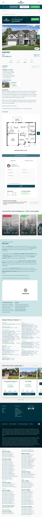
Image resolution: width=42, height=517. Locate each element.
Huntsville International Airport (8, 324)
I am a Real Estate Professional (14, 183)
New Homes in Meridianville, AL (8, 473)
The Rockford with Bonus (10, 381)
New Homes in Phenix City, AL (8, 457)
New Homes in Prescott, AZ (8, 485)
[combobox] (36, 366)
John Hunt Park (24, 338)
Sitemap (31, 424)
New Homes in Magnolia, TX (27, 500)
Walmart (4, 349)
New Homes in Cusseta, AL (7, 454)
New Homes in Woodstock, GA (8, 503)
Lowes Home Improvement (8, 350)
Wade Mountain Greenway (27, 326)
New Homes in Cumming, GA (8, 495)
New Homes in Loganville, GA (8, 501)
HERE (15, 106)
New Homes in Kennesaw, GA (8, 499)
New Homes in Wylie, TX (26, 487)
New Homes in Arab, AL (7, 460)
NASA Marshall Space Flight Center (9, 343)
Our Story (4, 408)
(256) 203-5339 (15, 166)
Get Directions (14, 6)
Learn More (34, 19)
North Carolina (6, 509)
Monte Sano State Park (26, 334)
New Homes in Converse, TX (27, 510)
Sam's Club (4, 353)
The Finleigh (28, 381)
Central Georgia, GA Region (8, 506)
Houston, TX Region (25, 489)
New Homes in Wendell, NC (27, 466)
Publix (3, 348)
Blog (3, 409)
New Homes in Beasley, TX (26, 491)
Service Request (18, 410)
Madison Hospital (5, 359)
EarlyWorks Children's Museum (8, 333)
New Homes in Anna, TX (26, 482)
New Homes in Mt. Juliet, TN (27, 476)
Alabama (4, 449)
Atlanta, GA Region (6, 490)
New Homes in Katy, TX (26, 499)
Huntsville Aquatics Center (27, 353)
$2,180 (14, 85)
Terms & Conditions (13, 424)
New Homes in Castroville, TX (27, 508)
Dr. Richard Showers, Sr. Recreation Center (28, 332)
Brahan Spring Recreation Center (28, 337)
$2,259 (35, 56)
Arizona (4, 481)
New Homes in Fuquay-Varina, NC (28, 458)
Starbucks (4, 346)
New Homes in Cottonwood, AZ (8, 484)
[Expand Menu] (23, 11)
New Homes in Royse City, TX (27, 486)
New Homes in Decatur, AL (7, 464)
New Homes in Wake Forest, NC (28, 465)
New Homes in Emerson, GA (8, 497)
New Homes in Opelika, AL (7, 455)
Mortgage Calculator (29, 160)
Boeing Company (25, 355)
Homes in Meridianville (6, 14)
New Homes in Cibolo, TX (26, 509)
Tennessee (23, 470)
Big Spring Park (24, 336)
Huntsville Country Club (26, 352)
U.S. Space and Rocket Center (8, 339)
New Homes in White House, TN (28, 477)
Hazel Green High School (20, 310)
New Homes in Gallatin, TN (27, 473)
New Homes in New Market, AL (8, 475)
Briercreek (13, 14)
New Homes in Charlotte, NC (8, 513)
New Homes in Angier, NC (26, 456)
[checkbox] (7, 183)
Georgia (4, 488)
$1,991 (10, 386)
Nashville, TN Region (25, 472)
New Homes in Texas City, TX (27, 504)
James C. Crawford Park (26, 329)
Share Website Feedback (23, 424)
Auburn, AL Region (6, 451)
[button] (35, 56)
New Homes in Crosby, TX (26, 495)
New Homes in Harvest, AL (7, 468)
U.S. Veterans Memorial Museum (9, 337)
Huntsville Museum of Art (7, 327)
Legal (8, 188)
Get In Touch (35, 6)
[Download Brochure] (7, 7)
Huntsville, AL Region (6, 459)
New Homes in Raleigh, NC (26, 464)
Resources (17, 406)
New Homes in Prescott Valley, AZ (9, 486)
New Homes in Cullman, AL (7, 463)
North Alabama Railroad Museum (9, 331)
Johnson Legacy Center (26, 328)
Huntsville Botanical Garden (8, 336)
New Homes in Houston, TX (27, 497)
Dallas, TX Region (25, 481)
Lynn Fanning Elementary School (22, 306)
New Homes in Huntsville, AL (8, 471)
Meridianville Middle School (20, 309)
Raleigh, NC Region (25, 453)
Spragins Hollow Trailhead (26, 325)
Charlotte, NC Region (6, 511)
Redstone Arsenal (6, 340)
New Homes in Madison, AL (7, 472)
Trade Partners (18, 413)
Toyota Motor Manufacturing (27, 351)
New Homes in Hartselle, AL (8, 467)
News (3, 410)
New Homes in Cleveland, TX (27, 492)
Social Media (31, 406)
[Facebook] (29, 408)
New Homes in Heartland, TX (27, 483)
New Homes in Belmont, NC (8, 512)
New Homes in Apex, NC (26, 457)
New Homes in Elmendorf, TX (27, 512)
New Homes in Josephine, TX (27, 485)
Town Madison (5, 341)
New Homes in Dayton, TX (26, 496)
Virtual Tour (35, 66)
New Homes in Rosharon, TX (27, 501)
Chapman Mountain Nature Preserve (28, 330)
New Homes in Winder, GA (7, 502)
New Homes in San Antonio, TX (27, 513)
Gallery (16, 414)
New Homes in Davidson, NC (27, 450)
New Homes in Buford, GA (7, 491)
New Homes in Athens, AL (7, 461)
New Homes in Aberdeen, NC (27, 455)
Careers (16, 408)
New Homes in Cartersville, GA (8, 494)
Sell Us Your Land (18, 416)
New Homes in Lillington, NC (27, 462)
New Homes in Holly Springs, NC (28, 460)
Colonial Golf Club (25, 324)
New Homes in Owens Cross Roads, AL (10, 476)
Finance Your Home (18, 412)
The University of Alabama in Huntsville (28, 347)
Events (3, 412)
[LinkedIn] (33, 408)
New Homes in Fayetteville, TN (8, 465)
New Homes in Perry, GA (7, 507)
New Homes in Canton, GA (7, 493)
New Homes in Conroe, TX (26, 493)
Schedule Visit (24, 6)
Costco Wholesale (6, 352)
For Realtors (17, 409)
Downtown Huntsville (6, 332)
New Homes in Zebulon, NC (27, 468)
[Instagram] (31, 408)
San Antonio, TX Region (26, 506)
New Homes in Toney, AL (7, 479)
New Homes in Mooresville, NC (27, 451)
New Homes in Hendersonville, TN (28, 474)
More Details (10, 394)
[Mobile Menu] (39, 2)
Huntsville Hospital (6, 358)
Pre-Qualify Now (34, 202)
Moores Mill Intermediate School (28, 345)
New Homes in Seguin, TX (26, 514)
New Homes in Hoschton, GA (8, 498)
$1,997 (28, 386)
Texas (22, 479)
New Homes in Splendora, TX (27, 503)
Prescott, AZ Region (6, 482)
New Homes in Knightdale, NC (27, 461)
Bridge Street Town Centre (8, 354)
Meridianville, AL (33, 246)
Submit (21, 186)
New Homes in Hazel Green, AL (8, 469)
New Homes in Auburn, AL (7, 453)
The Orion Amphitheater (7, 335)
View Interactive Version (20, 155)
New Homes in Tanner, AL (7, 477)
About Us (4, 406)
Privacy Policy (4, 424)
